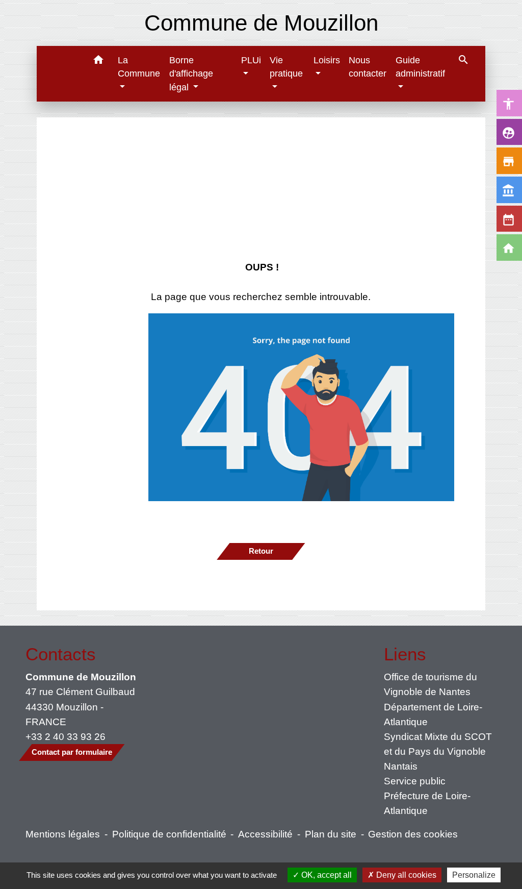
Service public (415, 780)
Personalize (473, 875)
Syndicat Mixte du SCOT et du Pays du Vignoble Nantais (438, 751)
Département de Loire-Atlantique (433, 714)
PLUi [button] (251, 60)
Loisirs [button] (327, 60)
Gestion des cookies (413, 833)
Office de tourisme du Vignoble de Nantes (430, 684)
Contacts (60, 654)
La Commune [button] (139, 67)
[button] (98, 61)
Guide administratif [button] (420, 67)
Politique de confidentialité (169, 833)
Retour (261, 551)
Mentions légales (62, 833)
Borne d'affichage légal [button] (191, 73)
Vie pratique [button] (286, 67)
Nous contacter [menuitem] (367, 67)
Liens (405, 654)
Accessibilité (265, 833)
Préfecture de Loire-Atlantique (427, 803)
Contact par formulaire (72, 752)
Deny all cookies (405, 875)
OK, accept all (325, 875)
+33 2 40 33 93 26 (65, 736)
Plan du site (330, 833)
